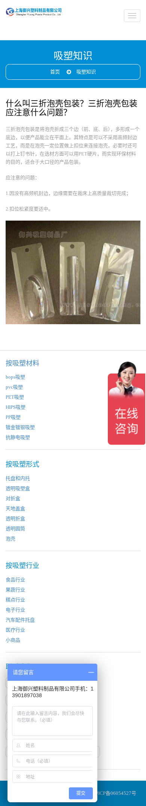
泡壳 (10, 538)
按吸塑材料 (22, 363)
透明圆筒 (15, 528)
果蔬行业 (15, 589)
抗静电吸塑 (18, 437)
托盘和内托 (18, 478)
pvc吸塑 (14, 387)
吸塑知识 (86, 72)
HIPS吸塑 (15, 407)
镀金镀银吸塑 (20, 427)
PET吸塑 (15, 397)
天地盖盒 (15, 508)
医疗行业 (15, 630)
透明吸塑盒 (18, 488)
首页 (55, 72)
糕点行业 (15, 600)
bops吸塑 (15, 377)
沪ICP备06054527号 (114, 793)
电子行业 (15, 610)
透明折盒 (15, 518)
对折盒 (13, 498)
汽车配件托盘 (20, 620)
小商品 (13, 640)
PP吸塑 (13, 417)
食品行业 (15, 579)
